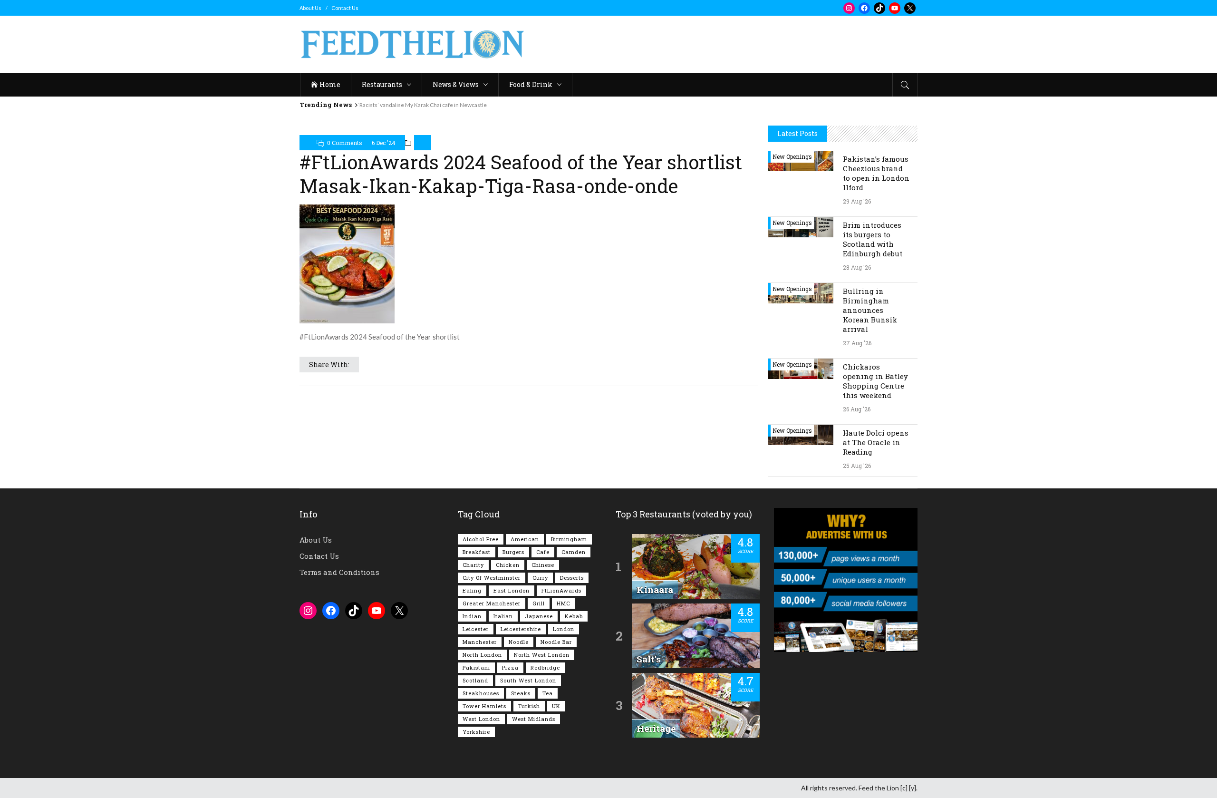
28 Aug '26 (857, 267)
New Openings (792, 156)
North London (482, 654)
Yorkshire (476, 731)
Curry (540, 577)
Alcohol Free (481, 539)
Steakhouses (481, 693)
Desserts (572, 577)
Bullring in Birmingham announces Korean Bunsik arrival (870, 310)
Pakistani (476, 667)
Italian (503, 616)
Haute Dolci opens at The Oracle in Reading (875, 442)
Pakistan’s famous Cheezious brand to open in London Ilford (876, 173)
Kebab (574, 616)
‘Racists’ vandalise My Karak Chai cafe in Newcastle (422, 104)
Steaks (521, 693)
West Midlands (533, 718)
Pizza (510, 667)
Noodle (519, 641)
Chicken (508, 564)
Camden (573, 551)
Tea (547, 693)
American (525, 539)
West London (481, 718)
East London (511, 590)
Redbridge (545, 667)
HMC (563, 603)
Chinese (542, 564)
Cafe (543, 551)
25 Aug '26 (857, 465)
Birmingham (569, 539)
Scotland (475, 680)
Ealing (472, 590)
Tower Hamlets (484, 706)
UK (556, 706)
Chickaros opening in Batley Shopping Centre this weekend (875, 381)
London (563, 629)
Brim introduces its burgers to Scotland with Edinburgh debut (872, 239)
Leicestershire (521, 629)
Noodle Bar (556, 641)
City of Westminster (492, 577)
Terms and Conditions (339, 572)
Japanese (539, 616)
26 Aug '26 (856, 409)
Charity (473, 564)
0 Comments (344, 142)
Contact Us (344, 8)
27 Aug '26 (857, 343)
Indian (472, 616)
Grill (538, 603)
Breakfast (477, 551)
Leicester (476, 629)
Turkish (529, 706)
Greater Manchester (492, 603)
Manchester (480, 641)
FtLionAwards (561, 590)
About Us (310, 8)
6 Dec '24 (384, 142)
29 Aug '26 (857, 201)
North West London (542, 654)
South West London (528, 680)
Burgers (513, 551)
